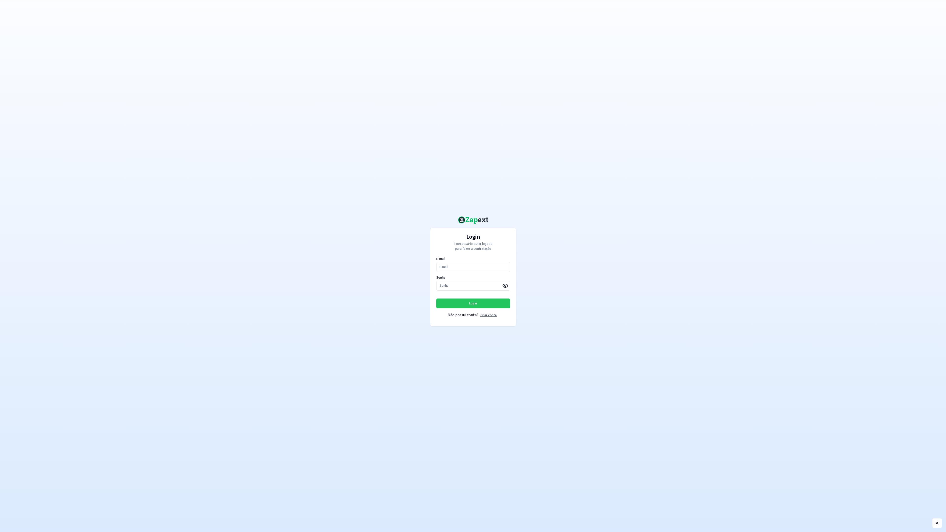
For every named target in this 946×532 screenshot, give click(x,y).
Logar (473, 303)
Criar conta (488, 315)
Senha (440, 277)
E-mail (440, 259)
